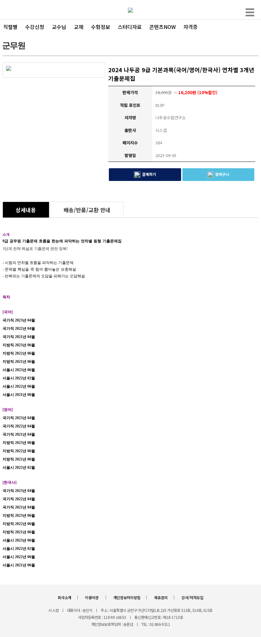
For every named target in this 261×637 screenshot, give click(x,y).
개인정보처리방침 (127, 597)
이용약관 (92, 597)
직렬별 (10, 27)
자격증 (190, 27)
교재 (78, 27)
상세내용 (26, 210)
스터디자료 (130, 27)
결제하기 (149, 174)
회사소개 (64, 597)
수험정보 (100, 27)
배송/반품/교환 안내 (87, 210)
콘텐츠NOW (162, 27)
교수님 (59, 27)
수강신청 (34, 27)
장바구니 (222, 174)
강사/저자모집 (192, 597)
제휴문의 (161, 597)
